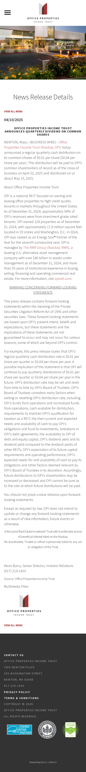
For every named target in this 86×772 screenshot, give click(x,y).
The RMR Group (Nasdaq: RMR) (46, 247)
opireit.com (63, 278)
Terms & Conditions (21, 698)
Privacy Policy (17, 692)
